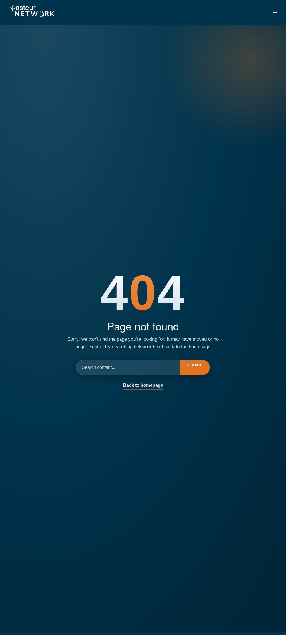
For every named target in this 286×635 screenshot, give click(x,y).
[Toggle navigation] (274, 12)
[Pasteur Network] (32, 11)
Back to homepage (143, 385)
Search (194, 364)
